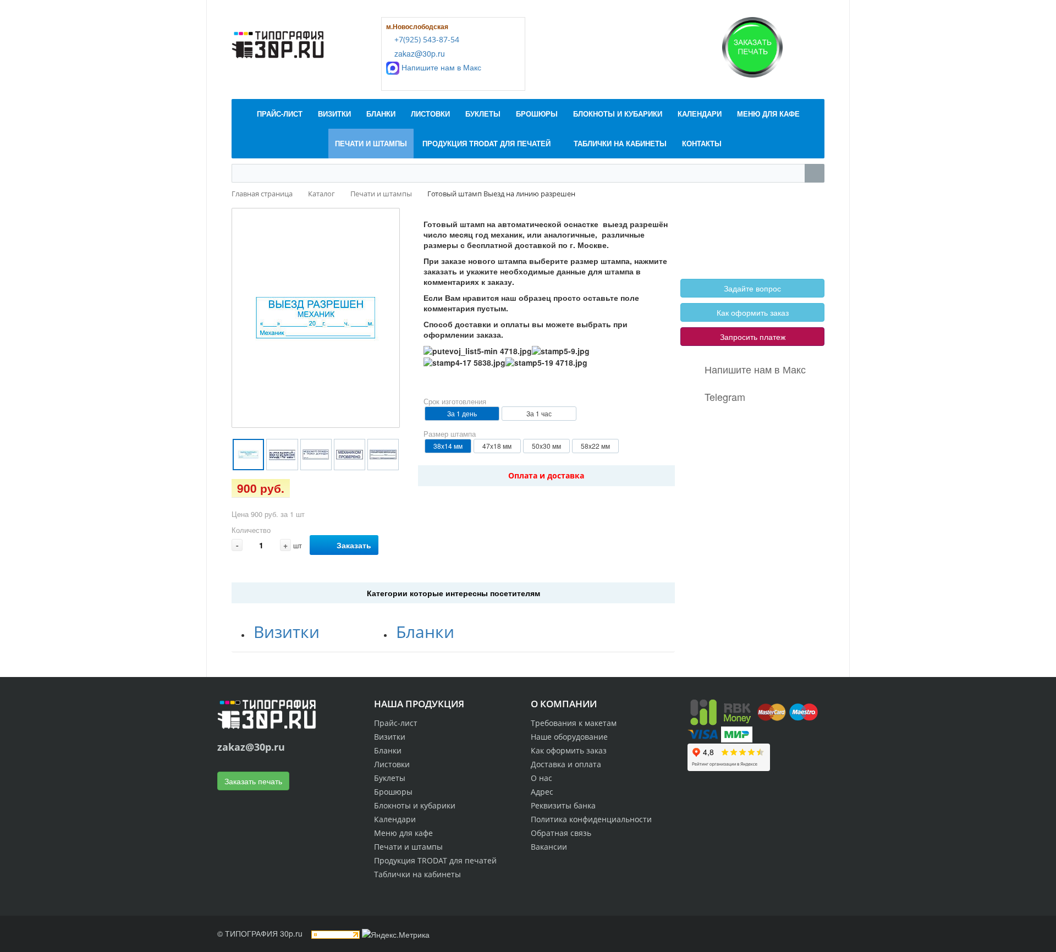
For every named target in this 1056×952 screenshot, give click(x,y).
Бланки (425, 631)
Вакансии (549, 846)
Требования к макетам (574, 723)
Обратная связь (561, 833)
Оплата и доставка (546, 475)
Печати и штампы (408, 846)
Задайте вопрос (752, 288)
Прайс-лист (395, 723)
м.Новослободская (417, 26)
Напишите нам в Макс (440, 67)
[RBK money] (721, 711)
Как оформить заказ (753, 312)
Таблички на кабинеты (417, 874)
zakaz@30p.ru (418, 53)
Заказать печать (253, 780)
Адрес (542, 791)
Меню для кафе (403, 833)
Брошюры (393, 791)
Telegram (725, 396)
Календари (395, 819)
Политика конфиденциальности (591, 819)
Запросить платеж (752, 336)
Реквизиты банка (563, 805)
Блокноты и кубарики (414, 805)
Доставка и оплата (566, 764)
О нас (541, 778)
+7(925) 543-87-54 (425, 39)
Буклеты (389, 778)
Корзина (710, 244)
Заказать (354, 545)
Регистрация (747, 231)
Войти (707, 231)
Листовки (392, 764)
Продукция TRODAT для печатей (435, 860)
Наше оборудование (569, 736)
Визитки (287, 631)
